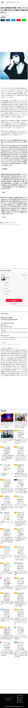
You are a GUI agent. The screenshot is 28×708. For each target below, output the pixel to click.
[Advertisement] (14, 37)
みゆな (3, 17)
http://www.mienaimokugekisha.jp (10, 344)
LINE (24, 20)
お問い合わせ (8, 699)
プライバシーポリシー (10, 697)
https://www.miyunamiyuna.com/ (10, 224)
